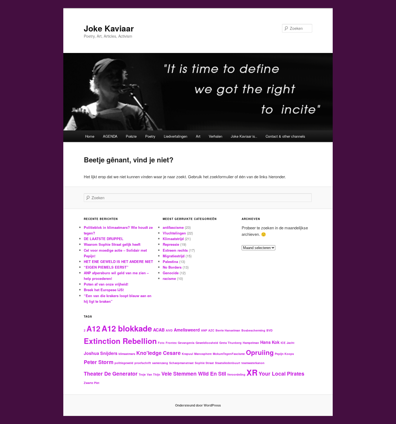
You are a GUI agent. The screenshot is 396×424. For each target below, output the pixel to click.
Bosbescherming (253, 330)
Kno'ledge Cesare (158, 353)
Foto (161, 343)
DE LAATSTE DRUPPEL (103, 238)
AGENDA (110, 136)
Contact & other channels (285, 136)
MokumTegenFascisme (229, 354)
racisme (169, 278)
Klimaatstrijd (173, 238)
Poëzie (131, 136)
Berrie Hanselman (228, 330)
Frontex (171, 343)
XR (252, 372)
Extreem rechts (175, 250)
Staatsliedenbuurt (227, 363)
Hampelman (251, 343)
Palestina (170, 261)
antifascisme (173, 227)
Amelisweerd (187, 330)
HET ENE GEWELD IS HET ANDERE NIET (118, 261)
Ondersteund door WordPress (198, 405)
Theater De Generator (111, 373)
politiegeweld (123, 363)
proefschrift (142, 363)
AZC (211, 330)
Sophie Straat (204, 363)
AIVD (169, 330)
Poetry (150, 136)
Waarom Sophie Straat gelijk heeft (112, 244)
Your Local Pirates (281, 373)
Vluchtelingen (174, 233)
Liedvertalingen (175, 136)
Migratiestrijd (174, 255)
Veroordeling (236, 374)
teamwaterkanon (253, 363)
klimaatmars (127, 354)
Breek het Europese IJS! (104, 289)
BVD (269, 330)
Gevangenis (186, 343)
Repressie (171, 244)
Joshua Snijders (100, 353)
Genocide (171, 272)
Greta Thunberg (230, 343)
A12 (93, 328)
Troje (142, 374)
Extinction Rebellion (120, 341)
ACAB (159, 330)
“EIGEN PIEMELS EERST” (106, 267)
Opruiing (260, 352)
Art (198, 136)
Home (89, 136)
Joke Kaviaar (109, 28)
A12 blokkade (127, 328)
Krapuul (187, 354)
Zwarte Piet (91, 383)
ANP (204, 330)
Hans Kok (270, 342)
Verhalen (215, 136)
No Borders (172, 267)
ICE (283, 343)
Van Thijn (153, 374)
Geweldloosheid (207, 343)
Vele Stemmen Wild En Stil (193, 373)
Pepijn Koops (284, 354)
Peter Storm (98, 362)
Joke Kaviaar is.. (244, 136)
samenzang (160, 363)
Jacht (290, 343)
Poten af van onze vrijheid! (106, 284)
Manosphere (203, 354)
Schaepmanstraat (181, 363)
